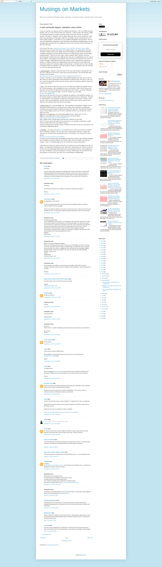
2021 (101, 252)
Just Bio (71, 482)
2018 (101, 258)
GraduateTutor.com (49, 356)
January (104, 309)
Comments (104, 66)
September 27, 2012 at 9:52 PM (52, 434)
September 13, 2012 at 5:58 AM (52, 334)
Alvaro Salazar (48, 339)
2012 (101, 272)
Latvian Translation (49, 439)
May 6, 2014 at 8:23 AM (50, 520)
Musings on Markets (65, 9)
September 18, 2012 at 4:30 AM (52, 414)
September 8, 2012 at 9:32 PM (51, 212)
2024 (101, 245)
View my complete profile (105, 93)
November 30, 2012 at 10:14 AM (52, 484)
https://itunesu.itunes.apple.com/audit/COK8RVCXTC (54, 117)
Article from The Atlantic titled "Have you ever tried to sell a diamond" (61, 412)
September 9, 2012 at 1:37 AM (51, 236)
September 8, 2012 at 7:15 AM (51, 194)
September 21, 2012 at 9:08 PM (52, 423)
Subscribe (110, 54)
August (104, 293)
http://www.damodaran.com (107, 100)
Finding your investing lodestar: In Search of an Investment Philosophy (114, 197)
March (103, 304)
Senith (45, 349)
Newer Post (43, 537)
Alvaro (46, 428)
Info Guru (66, 482)
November (104, 276)
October (104, 278)
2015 (101, 265)
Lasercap (46, 525)
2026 (101, 241)
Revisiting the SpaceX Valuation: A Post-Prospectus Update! (113, 147)
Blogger (84, 555)
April (103, 302)
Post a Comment (46, 534)
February (104, 306)
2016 (101, 263)
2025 (101, 243)
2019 (101, 256)
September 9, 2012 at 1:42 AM (51, 258)
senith (45, 166)
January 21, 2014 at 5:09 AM (51, 508)
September (105, 280)
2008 (101, 318)
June (103, 298)
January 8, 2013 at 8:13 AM (51, 495)
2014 (101, 267)
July (103, 295)
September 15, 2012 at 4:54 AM (52, 394)
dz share (76, 482)
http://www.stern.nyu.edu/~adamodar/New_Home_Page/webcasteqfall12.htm (60, 76)
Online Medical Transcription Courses (53, 465)
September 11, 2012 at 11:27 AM (52, 297)
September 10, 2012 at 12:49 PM (52, 288)
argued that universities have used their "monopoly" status (69, 48)
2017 (101, 261)
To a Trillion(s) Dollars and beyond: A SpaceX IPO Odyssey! (114, 172)
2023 (101, 247)
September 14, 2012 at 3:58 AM (52, 361)
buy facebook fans (64, 493)
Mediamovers (47, 513)
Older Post (90, 537)
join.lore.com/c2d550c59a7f (47, 93)
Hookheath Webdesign (50, 500)
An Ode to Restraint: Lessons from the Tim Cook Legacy (115, 223)
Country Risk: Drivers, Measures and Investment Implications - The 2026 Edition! (114, 160)
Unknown (46, 293)
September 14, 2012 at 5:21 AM (52, 378)
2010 (101, 313)
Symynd (61, 130)
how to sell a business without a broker (54, 452)
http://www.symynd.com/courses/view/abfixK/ (52, 136)
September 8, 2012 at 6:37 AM (51, 178)
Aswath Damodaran (115, 81)
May (103, 300)
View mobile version (66, 540)
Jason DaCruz (48, 199)
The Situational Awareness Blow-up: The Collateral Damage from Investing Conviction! (115, 122)
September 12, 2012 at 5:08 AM (52, 306)
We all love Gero (48, 383)
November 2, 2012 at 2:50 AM (51, 469)
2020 (101, 254)
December (104, 273)
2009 (101, 316)
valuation (58, 371)
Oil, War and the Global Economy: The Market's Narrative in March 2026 (114, 210)
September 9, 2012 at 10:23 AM (52, 274)
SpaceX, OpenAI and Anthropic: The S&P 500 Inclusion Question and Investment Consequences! (115, 185)
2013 (101, 269)
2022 (101, 250)
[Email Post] (63, 158)
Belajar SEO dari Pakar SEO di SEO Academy (56, 279)
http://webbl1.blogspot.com (51, 285)
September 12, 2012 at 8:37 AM (52, 319)
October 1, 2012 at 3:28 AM (51, 447)
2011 (101, 311)
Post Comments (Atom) (52, 545)
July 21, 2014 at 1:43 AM (50, 531)
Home (66, 537)
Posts (102, 64)
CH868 (46, 419)
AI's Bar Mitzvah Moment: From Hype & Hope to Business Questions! (114, 109)
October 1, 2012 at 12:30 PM (51, 456)
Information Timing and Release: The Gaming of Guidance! (114, 134)
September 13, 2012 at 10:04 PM (52, 344)
